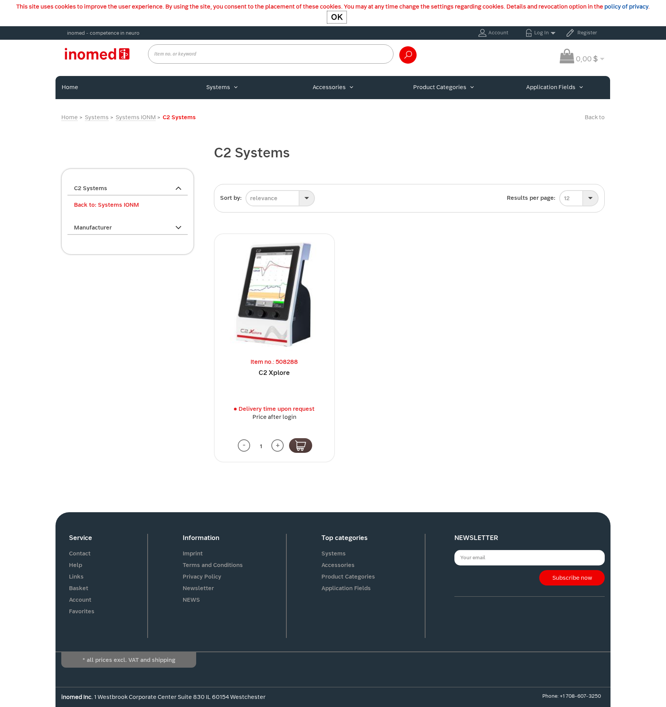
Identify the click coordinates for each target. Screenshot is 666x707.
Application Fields (550, 87)
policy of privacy (626, 6)
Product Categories (439, 87)
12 (567, 198)
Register (587, 32)
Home (70, 87)
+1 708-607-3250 (580, 696)
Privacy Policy (202, 576)
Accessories (329, 87)
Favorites (81, 611)
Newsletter (198, 588)
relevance (264, 198)
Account (498, 32)
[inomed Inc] (97, 53)
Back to (595, 117)
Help (75, 565)
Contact (80, 553)
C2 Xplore (274, 373)
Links (76, 576)
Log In (541, 32)
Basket (78, 588)
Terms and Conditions (213, 565)
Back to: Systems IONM (106, 204)
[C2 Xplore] (274, 293)
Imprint (193, 553)
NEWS (191, 600)
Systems (218, 87)
